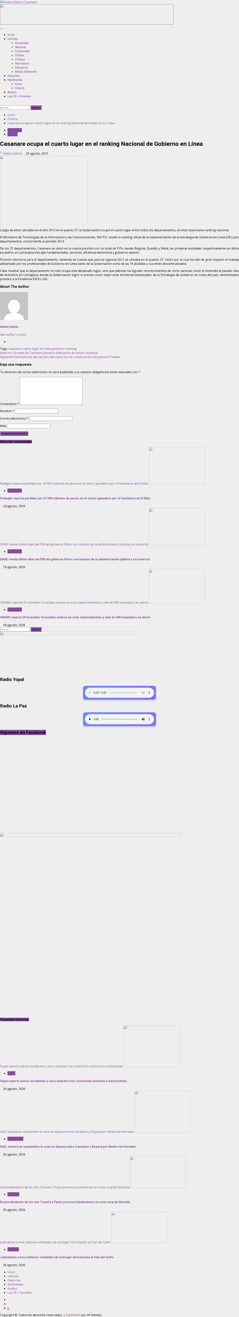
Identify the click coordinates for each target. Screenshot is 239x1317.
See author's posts (13, 334)
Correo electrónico (14, 418)
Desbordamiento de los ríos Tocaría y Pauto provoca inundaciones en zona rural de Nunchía (64, 1187)
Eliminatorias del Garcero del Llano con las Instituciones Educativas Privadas (60, 357)
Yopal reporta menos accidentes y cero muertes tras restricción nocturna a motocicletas (61, 1066)
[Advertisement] (87, 23)
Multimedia (14, 80)
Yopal (11, 1073)
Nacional (20, 47)
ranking (71, 349)
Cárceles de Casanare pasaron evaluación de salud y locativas (49, 353)
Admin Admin (13, 153)
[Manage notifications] (8, 1309)
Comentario (9, 404)
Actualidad (22, 43)
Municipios (22, 63)
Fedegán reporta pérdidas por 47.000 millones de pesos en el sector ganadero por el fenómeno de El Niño (74, 483)
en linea (45, 349)
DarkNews (73, 1315)
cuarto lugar (30, 349)
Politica (20, 59)
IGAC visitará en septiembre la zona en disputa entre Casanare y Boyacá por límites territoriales (67, 1132)
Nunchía (13, 1194)
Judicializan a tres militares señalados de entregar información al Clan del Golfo (55, 1242)
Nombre (7, 411)
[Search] (1, 103)
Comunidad (22, 51)
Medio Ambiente (26, 71)
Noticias (13, 1249)
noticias (12, 39)
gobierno (58, 349)
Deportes (13, 76)
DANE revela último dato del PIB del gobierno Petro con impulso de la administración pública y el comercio (74, 544)
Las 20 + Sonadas (19, 96)
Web (3, 426)
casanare (14, 349)
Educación (21, 67)
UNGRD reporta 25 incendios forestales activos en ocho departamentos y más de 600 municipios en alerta (74, 602)
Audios (12, 92)
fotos (18, 84)
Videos (19, 88)
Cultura (19, 55)
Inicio (11, 35)
